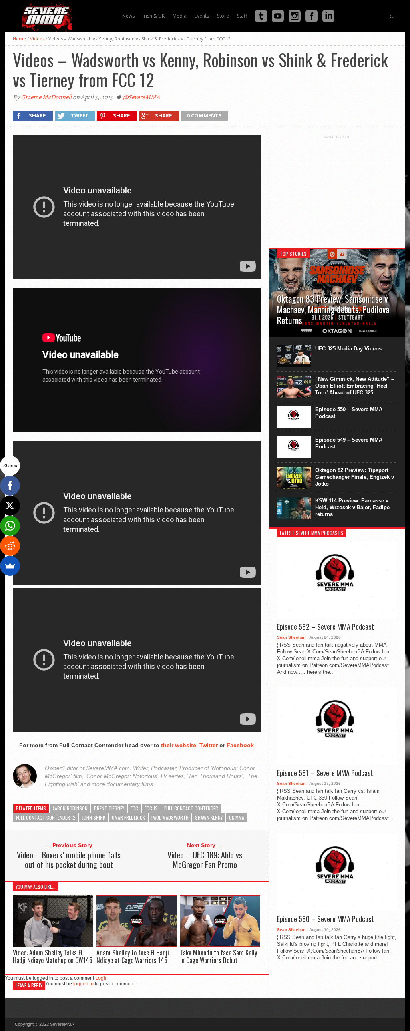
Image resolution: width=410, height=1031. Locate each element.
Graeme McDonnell (46, 97)
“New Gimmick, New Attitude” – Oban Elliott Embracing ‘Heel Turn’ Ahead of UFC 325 (354, 386)
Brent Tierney (109, 808)
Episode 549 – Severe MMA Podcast (348, 443)
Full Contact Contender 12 (46, 817)
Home (19, 39)
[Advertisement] (337, 189)
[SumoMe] (10, 566)
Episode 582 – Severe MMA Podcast (325, 627)
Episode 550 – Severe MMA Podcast (348, 412)
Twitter (208, 745)
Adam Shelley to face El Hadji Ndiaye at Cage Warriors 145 (132, 956)
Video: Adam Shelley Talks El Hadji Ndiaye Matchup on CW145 (52, 956)
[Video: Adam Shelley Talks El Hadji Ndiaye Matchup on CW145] (53, 944)
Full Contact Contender (191, 808)
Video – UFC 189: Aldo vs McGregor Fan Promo (204, 859)
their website (178, 745)
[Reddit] (10, 546)
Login (101, 978)
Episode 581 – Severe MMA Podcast (325, 773)
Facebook (240, 745)
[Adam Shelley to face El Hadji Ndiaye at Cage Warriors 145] (136, 944)
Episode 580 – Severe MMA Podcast (325, 919)
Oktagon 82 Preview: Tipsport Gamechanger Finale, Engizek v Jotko (354, 477)
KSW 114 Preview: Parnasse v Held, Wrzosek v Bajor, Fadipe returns (352, 507)
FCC (134, 808)
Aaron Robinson (70, 808)
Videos (37, 39)
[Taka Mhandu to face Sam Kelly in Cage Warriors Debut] (220, 944)
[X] (10, 506)
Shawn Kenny (209, 817)
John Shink (93, 817)
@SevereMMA (141, 97)
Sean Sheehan (291, 637)
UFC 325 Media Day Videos (348, 349)
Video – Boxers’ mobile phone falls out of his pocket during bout (69, 859)
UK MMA (236, 817)
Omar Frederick (128, 817)
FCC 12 (151, 808)
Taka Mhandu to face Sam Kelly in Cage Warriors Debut (218, 956)
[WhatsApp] (10, 526)
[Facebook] (10, 486)
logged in (83, 984)
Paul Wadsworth (170, 817)
